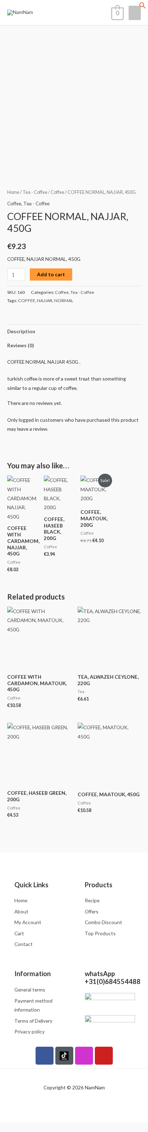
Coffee (57, 192)
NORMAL (63, 300)
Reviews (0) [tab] (20, 345)
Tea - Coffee (35, 192)
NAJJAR (44, 300)
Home (13, 192)
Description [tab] (21, 331)
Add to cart (51, 274)
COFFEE (26, 300)
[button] (142, 7)
